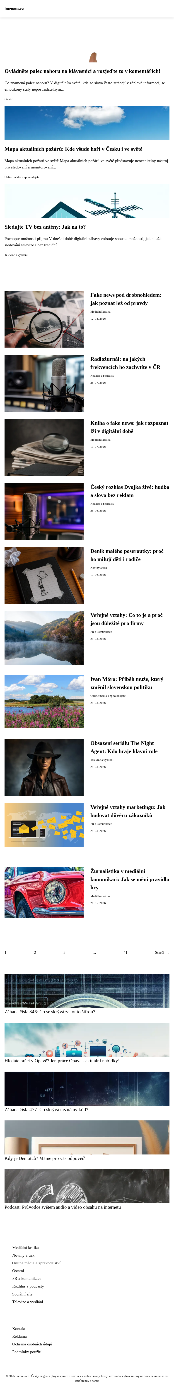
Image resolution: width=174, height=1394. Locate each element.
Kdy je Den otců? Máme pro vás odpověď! (46, 1158)
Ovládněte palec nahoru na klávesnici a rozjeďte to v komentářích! (82, 71)
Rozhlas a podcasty (102, 375)
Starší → (162, 952)
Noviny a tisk (98, 567)
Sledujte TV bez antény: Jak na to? (45, 227)
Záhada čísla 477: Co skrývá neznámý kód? (46, 1109)
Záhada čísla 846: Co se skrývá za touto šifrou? (50, 1011)
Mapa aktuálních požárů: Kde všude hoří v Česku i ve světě (74, 149)
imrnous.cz (14, 8)
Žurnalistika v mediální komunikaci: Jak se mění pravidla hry (129, 879)
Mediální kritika (100, 311)
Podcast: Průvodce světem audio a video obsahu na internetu (63, 1207)
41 (125, 952)
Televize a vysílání (16, 255)
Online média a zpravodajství (23, 177)
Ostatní (9, 99)
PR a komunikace (101, 631)
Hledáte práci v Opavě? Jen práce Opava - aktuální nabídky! (62, 1060)
